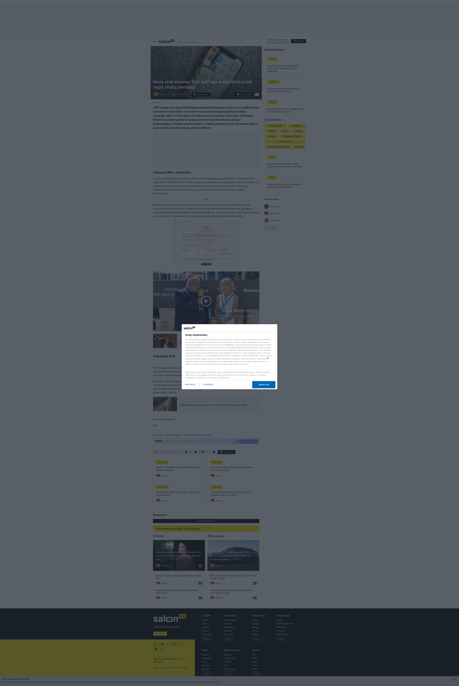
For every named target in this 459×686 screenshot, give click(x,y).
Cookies (200, 378)
